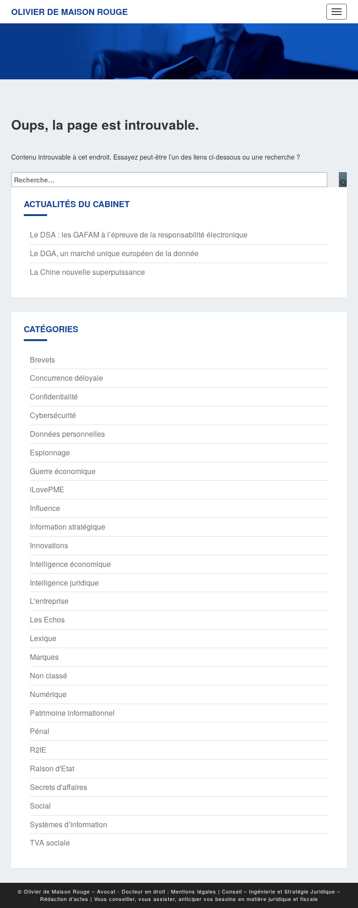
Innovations (49, 545)
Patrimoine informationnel (72, 712)
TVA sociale (50, 842)
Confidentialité (54, 396)
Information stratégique (67, 526)
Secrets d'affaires (58, 787)
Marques (44, 656)
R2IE (38, 749)
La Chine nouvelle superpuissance (87, 271)
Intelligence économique (70, 564)
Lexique (43, 638)
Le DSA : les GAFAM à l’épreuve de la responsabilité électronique (139, 234)
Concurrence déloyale (66, 377)
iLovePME (47, 489)
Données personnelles (67, 433)
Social (40, 805)
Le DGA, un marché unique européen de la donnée (114, 253)
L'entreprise (49, 600)
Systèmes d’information (68, 824)
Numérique (48, 694)
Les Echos (47, 619)
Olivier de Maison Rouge (69, 12)
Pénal (39, 731)
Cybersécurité (53, 415)
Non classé (48, 675)
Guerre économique (63, 471)
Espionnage (50, 452)
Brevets (42, 359)
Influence (45, 508)
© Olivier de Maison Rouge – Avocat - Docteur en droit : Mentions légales (117, 891)
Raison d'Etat (52, 768)
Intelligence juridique (64, 582)
